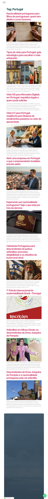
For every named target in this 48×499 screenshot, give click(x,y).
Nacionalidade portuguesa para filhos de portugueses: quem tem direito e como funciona (23, 16)
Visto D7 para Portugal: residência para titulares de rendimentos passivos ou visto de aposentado (23, 117)
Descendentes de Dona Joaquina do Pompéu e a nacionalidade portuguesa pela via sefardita (23, 374)
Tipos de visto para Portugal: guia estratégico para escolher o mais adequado (23, 55)
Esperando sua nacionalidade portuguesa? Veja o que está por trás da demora (23, 205)
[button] (44, 495)
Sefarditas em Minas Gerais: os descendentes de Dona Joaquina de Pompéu (23, 332)
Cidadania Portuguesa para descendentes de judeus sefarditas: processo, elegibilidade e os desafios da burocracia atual (21, 251)
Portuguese (8, 497)
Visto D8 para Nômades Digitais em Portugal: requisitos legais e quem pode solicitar (23, 97)
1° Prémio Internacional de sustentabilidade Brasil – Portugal (23, 292)
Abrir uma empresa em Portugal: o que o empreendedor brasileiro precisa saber (23, 161)
